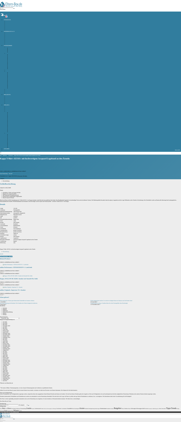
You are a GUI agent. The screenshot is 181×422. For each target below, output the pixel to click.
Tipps (168, 408)
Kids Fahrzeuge (9, 111)
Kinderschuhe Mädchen (11, 99)
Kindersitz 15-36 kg (10, 23)
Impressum (5, 310)
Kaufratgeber (76, 408)
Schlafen (126, 408)
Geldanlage (54, 408)
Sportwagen (8, 36)
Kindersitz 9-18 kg (10, 24)
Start (1, 155)
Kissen (10, 81)
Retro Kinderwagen (10, 37)
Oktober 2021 (6, 376)
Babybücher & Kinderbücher (12, 108)
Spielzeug (6, 105)
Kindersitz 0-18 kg (10, 22)
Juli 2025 (5, 327)
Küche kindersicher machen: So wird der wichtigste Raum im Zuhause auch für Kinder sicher (111, 300)
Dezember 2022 (6, 360)
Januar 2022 (5, 374)
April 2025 (5, 329)
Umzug (178, 408)
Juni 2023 (5, 352)
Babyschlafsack (9, 46)
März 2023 (5, 356)
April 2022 (5, 370)
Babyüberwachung (10, 70)
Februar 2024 (6, 343)
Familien (33, 408)
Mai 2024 (5, 339)
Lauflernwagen (11, 129)
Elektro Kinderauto (12, 117)
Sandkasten (11, 142)
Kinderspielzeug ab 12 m (11, 107)
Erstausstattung (23, 408)
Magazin (177, 150)
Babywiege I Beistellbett (13, 55)
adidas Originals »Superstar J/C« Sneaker (13, 290)
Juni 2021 (5, 380)
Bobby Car (10, 112)
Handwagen (11, 116)
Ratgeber (6, 148)
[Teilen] (3, 420)
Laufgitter (10, 66)
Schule (129, 408)
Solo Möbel (8, 53)
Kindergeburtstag (91, 408)
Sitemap (4, 314)
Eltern (9, 408)
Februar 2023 (6, 357)
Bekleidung (7, 94)
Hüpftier (10, 137)
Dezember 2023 (6, 345)
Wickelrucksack (9, 41)
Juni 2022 (5, 367)
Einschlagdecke (11, 79)
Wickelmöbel (11, 68)
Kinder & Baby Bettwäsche (14, 76)
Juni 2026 (5, 323)
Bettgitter (10, 73)
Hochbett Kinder (12, 59)
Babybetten (11, 57)
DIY (6, 408)
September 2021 (6, 378)
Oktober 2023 (6, 347)
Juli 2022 (5, 366)
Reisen (123, 408)
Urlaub (5, 410)
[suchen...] (13, 8)
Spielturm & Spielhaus (13, 146)
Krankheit (108, 408)
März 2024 (5, 342)
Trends (173, 408)
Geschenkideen (64, 408)
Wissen (16, 410)
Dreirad (10, 113)
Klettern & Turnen (12, 138)
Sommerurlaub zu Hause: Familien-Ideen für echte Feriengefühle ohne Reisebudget (109, 303)
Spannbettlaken (11, 88)
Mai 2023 (5, 353)
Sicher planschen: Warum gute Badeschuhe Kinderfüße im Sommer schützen (17, 300)
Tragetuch (8, 39)
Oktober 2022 (6, 362)
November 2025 (6, 325)
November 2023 (6, 346)
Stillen (160, 408)
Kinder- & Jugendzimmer (11, 90)
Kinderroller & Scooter (13, 126)
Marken (4, 313)
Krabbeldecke (11, 82)
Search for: (2, 405)
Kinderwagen (9, 35)
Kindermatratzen (12, 80)
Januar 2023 (5, 359)
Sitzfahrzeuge (11, 131)
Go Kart (10, 115)
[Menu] (0, 152)
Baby (3, 408)
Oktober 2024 (6, 336)
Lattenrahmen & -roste (13, 84)
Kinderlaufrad (11, 125)
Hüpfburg (10, 135)
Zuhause (20, 410)
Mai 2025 (5, 328)
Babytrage (8, 32)
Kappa (1, 177)
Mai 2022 (5, 369)
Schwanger (133, 408)
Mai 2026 (5, 324)
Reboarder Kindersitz (10, 27)
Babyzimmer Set (9, 89)
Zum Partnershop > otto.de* (6, 173)
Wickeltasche (9, 40)
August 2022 (6, 365)
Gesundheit (69, 408)
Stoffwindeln (163, 408)
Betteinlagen (11, 72)
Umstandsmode (9, 102)
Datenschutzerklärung (8, 312)
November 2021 (6, 375)
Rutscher (10, 130)
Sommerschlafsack (12, 50)
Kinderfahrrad (11, 120)
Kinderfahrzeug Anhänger (14, 122)
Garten (42, 408)
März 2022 (5, 371)
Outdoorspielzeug (10, 133)
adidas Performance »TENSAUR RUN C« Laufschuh (16, 267)
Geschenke (58, 408)
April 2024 (5, 341)
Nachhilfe (112, 408)
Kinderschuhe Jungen (10, 101)
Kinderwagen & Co (9, 31)
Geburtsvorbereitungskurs (48, 408)
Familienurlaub (38, 408)
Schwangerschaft (140, 408)
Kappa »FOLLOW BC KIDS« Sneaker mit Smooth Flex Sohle (19, 278)
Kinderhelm (11, 124)
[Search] (0, 154)
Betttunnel (10, 77)
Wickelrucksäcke (10, 410)
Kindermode (8, 98)
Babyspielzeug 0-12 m (11, 106)
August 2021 (6, 379)
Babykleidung (9, 97)
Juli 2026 (5, 322)
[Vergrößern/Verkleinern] (0, 420)
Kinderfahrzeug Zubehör (14, 121)
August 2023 (6, 350)
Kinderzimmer (8, 45)
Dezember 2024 (6, 333)
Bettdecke (10, 86)
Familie (28, 408)
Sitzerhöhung (9, 28)
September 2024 (6, 337)
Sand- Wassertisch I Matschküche (15, 140)
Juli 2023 (5, 351)
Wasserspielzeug (12, 147)
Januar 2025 (5, 332)
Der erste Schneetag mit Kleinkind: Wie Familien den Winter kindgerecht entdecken (18, 303)
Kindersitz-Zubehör (10, 26)
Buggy (7, 34)
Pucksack (10, 49)
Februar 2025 (6, 330)
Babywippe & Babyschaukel (14, 54)
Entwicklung (13, 408)
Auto (1, 408)
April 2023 (5, 355)
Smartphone (151, 408)
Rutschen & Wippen (13, 139)
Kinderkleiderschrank (13, 62)
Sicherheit (8, 91)
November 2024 (6, 334)
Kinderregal (11, 64)
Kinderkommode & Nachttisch (15, 63)
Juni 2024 (5, 338)
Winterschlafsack (12, 52)
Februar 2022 (6, 373)
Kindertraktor (11, 127)
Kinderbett (10, 61)
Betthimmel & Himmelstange (14, 75)
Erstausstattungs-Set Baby (11, 95)
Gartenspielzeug (12, 134)
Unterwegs (1, 410)
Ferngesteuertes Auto (13, 119)
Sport (158, 408)
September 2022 (6, 364)
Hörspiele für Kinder (10, 110)
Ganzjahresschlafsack (13, 48)
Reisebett (10, 67)
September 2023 (6, 348)
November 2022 (6, 361)
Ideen (73, 408)
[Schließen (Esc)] (4, 420)
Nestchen (10, 85)
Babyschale (8, 21)
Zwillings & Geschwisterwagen (13, 42)
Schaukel (10, 144)
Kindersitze (7, 19)
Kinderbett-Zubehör (10, 71)
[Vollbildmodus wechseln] (2, 420)
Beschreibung (6, 181)
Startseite (5, 308)
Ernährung (18, 408)
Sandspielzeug (11, 143)
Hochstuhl (10, 58)
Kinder (82, 408)
